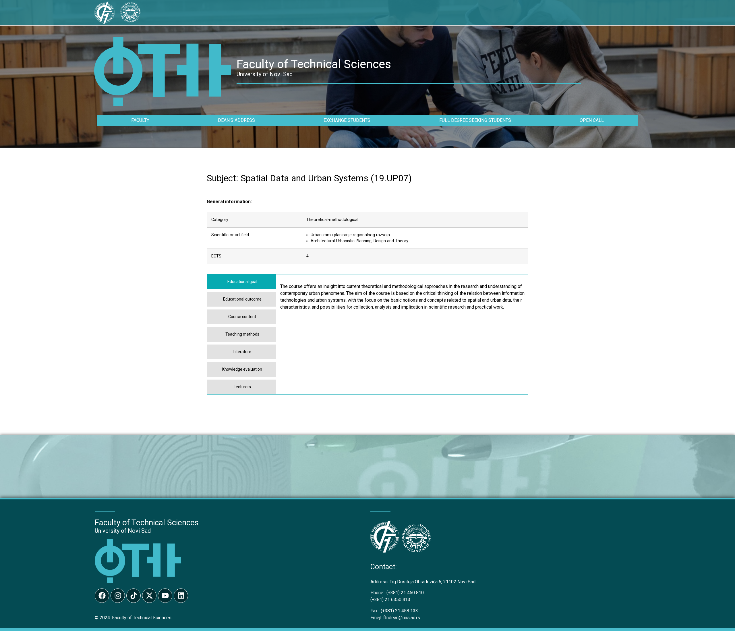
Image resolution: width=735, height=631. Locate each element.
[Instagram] (118, 595)
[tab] (241, 281)
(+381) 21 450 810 (397, 592)
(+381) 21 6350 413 (390, 599)
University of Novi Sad (123, 530)
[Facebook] (102, 595)
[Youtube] (165, 595)
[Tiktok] (133, 595)
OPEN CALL (592, 120)
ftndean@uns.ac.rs (401, 617)
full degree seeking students (475, 120)
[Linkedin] (181, 595)
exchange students (347, 120)
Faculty (140, 120)
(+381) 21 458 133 (394, 610)
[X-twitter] (149, 595)
